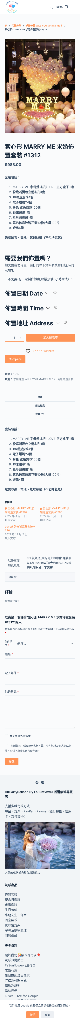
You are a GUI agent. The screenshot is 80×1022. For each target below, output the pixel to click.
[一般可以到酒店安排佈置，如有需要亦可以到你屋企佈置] (65, 322)
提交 (12, 761)
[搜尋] (51, 7)
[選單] (73, 7)
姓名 (9, 654)
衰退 (47, 1014)
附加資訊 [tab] (40, 405)
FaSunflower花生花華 (20, 965)
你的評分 (8, 643)
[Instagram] (42, 782)
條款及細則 (12, 986)
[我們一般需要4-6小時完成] (55, 307)
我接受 (20, 735)
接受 (32, 1014)
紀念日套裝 (12, 900)
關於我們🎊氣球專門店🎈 (23, 955)
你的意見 (12, 691)
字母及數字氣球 (16, 930)
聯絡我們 (11, 991)
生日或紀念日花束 (17, 975)
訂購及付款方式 (16, 981)
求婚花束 (11, 970)
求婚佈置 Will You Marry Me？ (34, 379)
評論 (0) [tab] (40, 414)
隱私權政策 (24, 735)
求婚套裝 (11, 905)
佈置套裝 (11, 894)
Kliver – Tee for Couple (21, 996)
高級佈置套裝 (65, 379)
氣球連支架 (12, 925)
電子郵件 (12, 673)
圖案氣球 (11, 920)
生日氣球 (11, 910)
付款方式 (23, 806)
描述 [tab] (40, 397)
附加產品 (11, 935)
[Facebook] (37, 782)
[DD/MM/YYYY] (55, 292)
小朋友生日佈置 (16, 915)
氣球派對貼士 (14, 960)
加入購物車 (50, 337)
